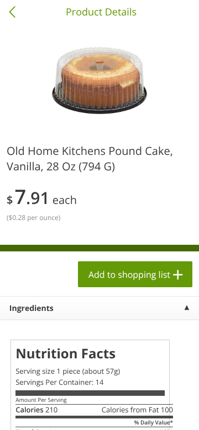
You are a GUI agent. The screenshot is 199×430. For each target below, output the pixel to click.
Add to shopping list (129, 274)
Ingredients (31, 308)
